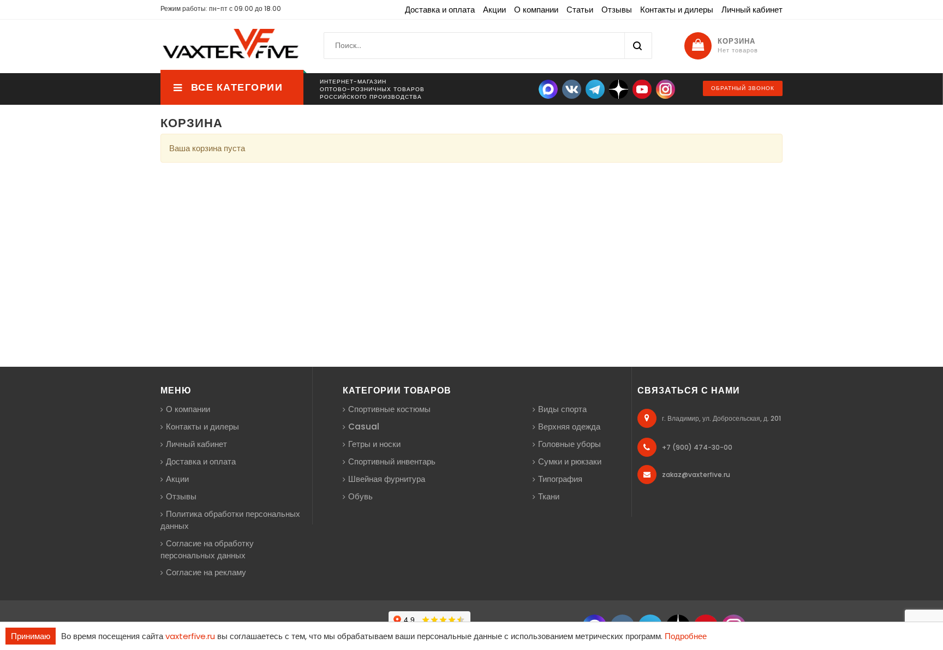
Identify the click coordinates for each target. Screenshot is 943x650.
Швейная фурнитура (386, 479)
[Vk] (571, 88)
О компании (536, 9)
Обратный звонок (742, 88)
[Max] (548, 88)
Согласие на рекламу (206, 572)
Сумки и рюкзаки (569, 461)
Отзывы (616, 9)
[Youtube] (642, 88)
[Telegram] (595, 88)
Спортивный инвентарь (391, 461)
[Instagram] (665, 88)
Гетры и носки (374, 444)
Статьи (579, 9)
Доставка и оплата (440, 9)
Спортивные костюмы (389, 409)
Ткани (548, 496)
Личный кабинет (752, 9)
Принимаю (30, 636)
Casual (363, 426)
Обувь (360, 496)
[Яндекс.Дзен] (618, 88)
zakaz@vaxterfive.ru (696, 474)
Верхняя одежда (569, 426)
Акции (494, 9)
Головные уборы (569, 444)
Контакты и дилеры (676, 9)
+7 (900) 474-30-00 (697, 447)
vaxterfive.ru (190, 636)
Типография (560, 479)
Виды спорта (562, 409)
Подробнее (686, 636)
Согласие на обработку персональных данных (207, 549)
